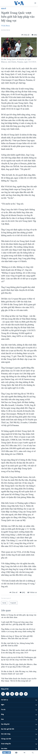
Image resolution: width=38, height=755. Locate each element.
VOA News (5, 26)
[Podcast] (21, 694)
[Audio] (24, 752)
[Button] (25, 34)
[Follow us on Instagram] (17, 694)
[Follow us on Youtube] (12, 694)
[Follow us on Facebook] (3, 694)
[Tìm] (33, 752)
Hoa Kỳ (3, 8)
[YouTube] (16, 752)
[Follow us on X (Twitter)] (7, 694)
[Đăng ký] (26, 694)
